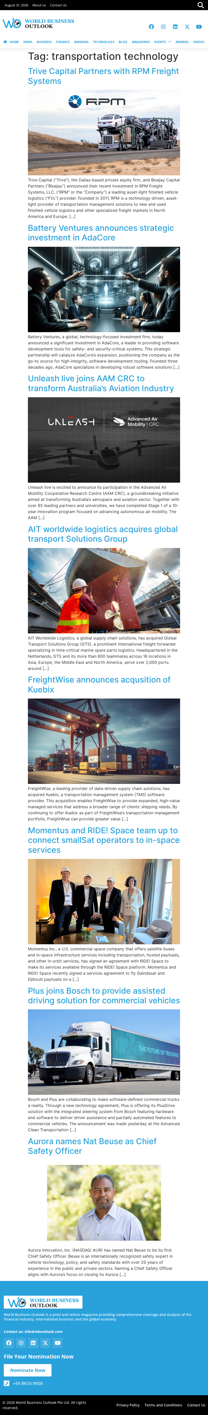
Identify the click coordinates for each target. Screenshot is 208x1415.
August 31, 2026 (16, 5)
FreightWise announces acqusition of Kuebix (99, 684)
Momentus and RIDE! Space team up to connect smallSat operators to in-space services (104, 840)
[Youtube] (199, 27)
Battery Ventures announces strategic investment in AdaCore (101, 232)
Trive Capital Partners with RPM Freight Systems (103, 76)
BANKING (81, 42)
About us (39, 5)
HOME (14, 42)
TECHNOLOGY (103, 42)
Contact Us (58, 5)
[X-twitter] (187, 27)
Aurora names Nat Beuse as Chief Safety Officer (92, 1146)
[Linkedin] (175, 27)
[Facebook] (151, 27)
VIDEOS (198, 42)
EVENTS (160, 42)
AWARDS (182, 42)
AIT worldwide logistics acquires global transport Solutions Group (103, 534)
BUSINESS (44, 42)
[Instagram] (163, 27)
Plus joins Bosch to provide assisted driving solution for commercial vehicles (104, 995)
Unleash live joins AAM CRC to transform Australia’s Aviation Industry (101, 383)
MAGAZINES (141, 42)
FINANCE (63, 42)
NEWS (27, 42)
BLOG (123, 42)
